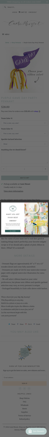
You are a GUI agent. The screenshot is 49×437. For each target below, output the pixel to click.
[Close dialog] (46, 204)
